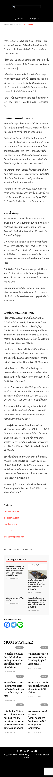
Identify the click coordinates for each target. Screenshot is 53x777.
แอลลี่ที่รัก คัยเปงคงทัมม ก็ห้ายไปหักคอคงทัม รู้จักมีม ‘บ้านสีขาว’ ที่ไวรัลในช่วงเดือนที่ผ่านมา (13, 660)
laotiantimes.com (11, 511)
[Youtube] (25, 751)
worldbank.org (10, 524)
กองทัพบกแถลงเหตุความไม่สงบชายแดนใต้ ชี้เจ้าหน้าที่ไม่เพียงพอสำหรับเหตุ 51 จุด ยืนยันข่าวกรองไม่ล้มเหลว (15, 570)
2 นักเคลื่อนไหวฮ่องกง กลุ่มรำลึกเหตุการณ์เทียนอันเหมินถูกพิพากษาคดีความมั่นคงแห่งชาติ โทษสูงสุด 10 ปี (37, 602)
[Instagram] (28, 751)
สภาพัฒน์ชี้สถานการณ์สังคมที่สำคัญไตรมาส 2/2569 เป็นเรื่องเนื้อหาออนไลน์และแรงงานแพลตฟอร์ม (36, 584)
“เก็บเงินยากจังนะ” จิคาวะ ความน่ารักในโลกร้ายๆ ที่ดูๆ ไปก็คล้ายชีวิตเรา (38, 659)
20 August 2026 (35, 697)
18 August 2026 (10, 672)
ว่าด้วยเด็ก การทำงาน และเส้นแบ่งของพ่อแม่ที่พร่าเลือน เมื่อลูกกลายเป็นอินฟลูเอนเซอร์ (14, 689)
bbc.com (8, 530)
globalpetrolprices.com (14, 537)
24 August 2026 (13, 578)
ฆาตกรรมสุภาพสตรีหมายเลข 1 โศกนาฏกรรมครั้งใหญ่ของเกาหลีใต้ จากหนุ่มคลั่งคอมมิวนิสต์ (37, 719)
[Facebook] (7, 625)
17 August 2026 (35, 732)
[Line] (20, 625)
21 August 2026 (34, 610)
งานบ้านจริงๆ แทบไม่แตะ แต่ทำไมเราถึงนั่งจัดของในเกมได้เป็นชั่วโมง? (38, 688)
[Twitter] (14, 625)
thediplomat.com (11, 518)
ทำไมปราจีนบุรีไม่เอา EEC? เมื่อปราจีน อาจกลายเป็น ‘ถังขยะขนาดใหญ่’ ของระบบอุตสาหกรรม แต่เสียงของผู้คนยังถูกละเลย (14, 719)
